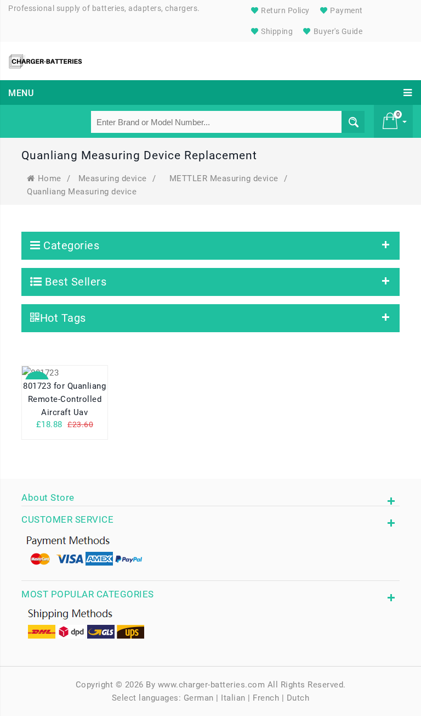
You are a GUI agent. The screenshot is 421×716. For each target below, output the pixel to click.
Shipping (276, 31)
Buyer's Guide (336, 31)
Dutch (298, 698)
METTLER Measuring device (223, 178)
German (199, 698)
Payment (345, 10)
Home (49, 178)
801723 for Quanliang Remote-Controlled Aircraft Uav (64, 399)
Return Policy (284, 10)
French (266, 698)
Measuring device (112, 178)
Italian (233, 698)
